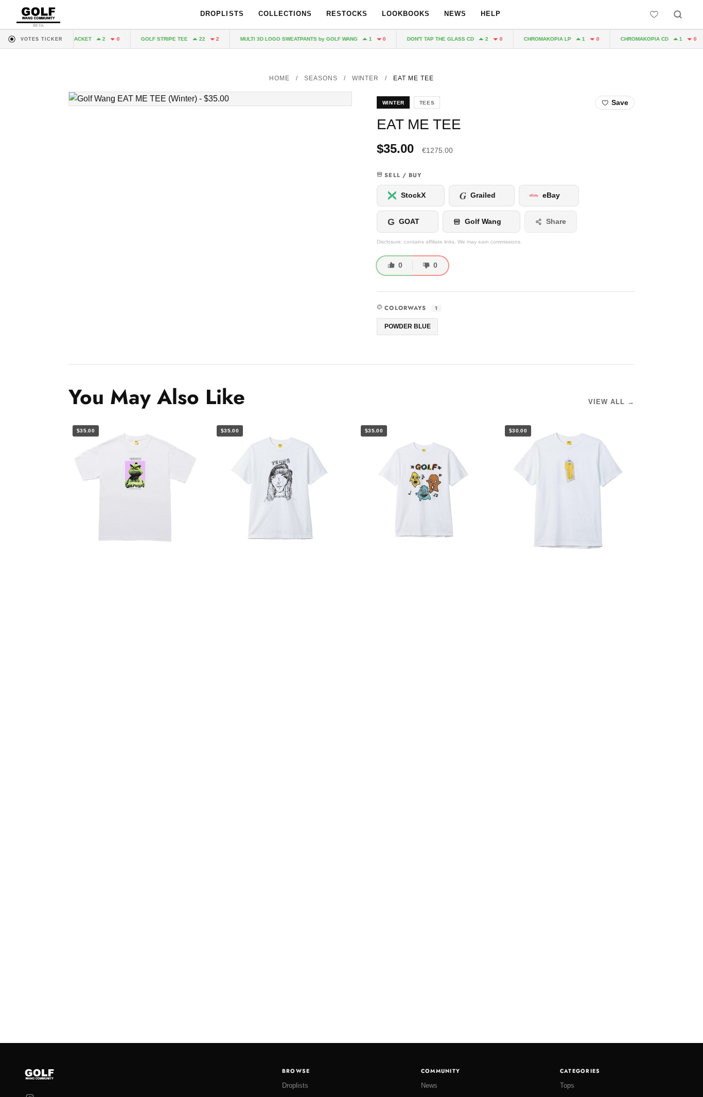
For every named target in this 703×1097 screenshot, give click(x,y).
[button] (210, 99)
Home (279, 78)
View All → (611, 402)
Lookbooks (406, 14)
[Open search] (678, 14)
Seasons (321, 78)
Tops (567, 1085)
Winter (365, 78)
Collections (285, 14)
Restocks (346, 14)
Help (491, 14)
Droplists (221, 14)
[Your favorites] (654, 14)
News (455, 14)
